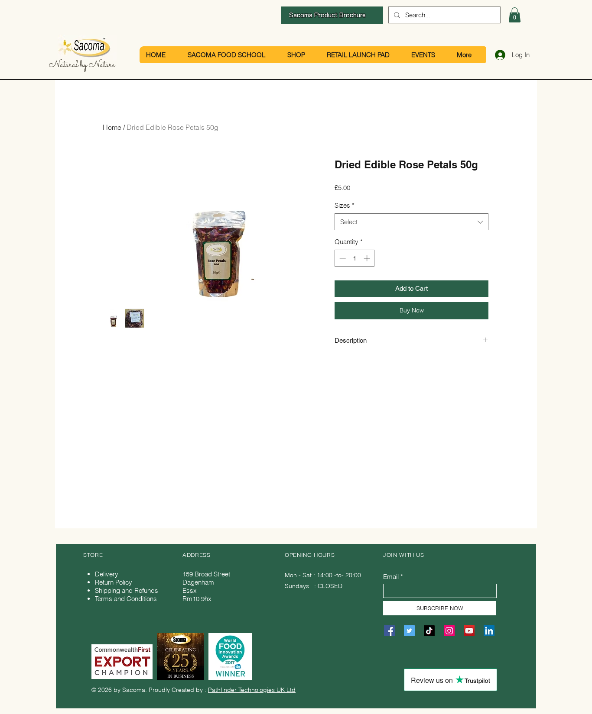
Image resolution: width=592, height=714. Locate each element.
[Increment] (368, 258)
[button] (514, 15)
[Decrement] (342, 258)
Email (391, 576)
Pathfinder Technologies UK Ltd (252, 690)
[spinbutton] (355, 258)
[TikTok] (429, 630)
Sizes (345, 205)
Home (112, 127)
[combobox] (411, 221)
